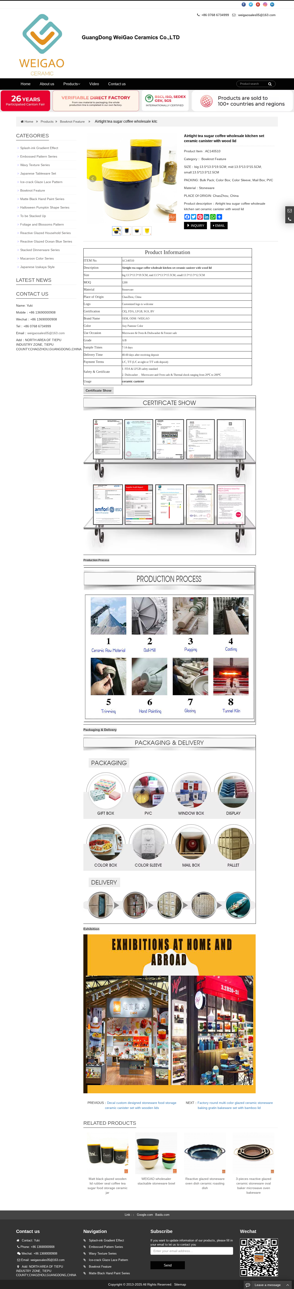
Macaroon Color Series (37, 258)
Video (94, 84)
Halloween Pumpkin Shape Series (44, 207)
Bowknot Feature (72, 121)
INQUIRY (197, 225)
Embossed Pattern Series (38, 156)
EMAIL (219, 225)
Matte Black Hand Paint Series (42, 199)
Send (168, 1265)
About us (47, 84)
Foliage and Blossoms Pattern (42, 224)
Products (70, 84)
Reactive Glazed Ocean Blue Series (46, 241)
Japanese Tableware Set (38, 173)
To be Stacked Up (33, 216)
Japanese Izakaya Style (37, 267)
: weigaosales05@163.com (255, 15)
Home (26, 84)
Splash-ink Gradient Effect (39, 148)
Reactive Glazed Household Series (45, 233)
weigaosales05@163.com (46, 333)
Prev (92, 178)
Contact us (117, 84)
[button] (79, 84)
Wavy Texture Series (35, 165)
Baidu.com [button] (162, 1214)
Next (171, 178)
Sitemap (180, 1284)
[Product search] (270, 83)
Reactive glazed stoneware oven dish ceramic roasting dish (205, 1183)
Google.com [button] (145, 1214)
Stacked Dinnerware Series (40, 250)
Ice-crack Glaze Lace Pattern (41, 182)
